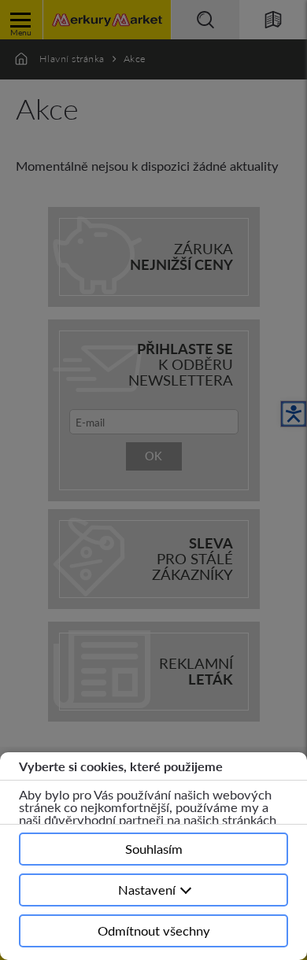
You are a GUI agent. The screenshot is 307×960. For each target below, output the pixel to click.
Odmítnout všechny (154, 930)
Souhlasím (154, 849)
